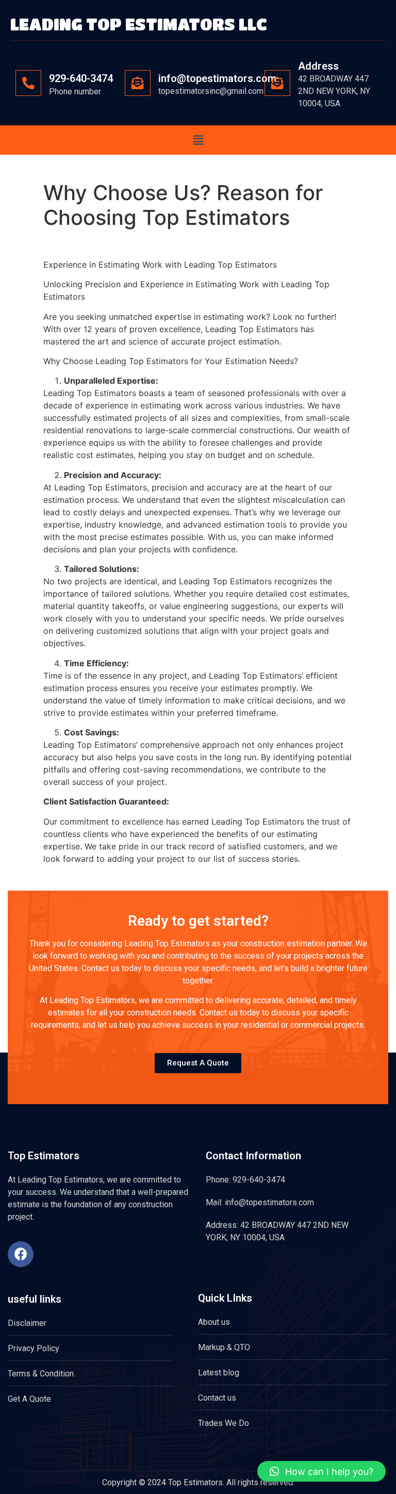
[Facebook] (21, 1254)
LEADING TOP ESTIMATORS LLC (138, 24)
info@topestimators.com (217, 78)
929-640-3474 (81, 78)
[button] (198, 140)
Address (318, 66)
